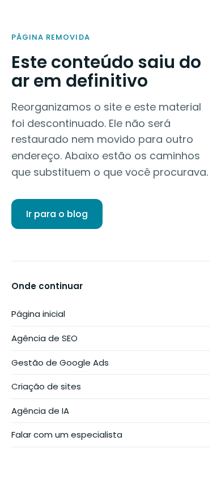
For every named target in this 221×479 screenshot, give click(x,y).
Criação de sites (46, 386)
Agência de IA (40, 411)
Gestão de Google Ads (60, 362)
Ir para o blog (57, 214)
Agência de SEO (44, 338)
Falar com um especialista (66, 434)
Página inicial (38, 314)
